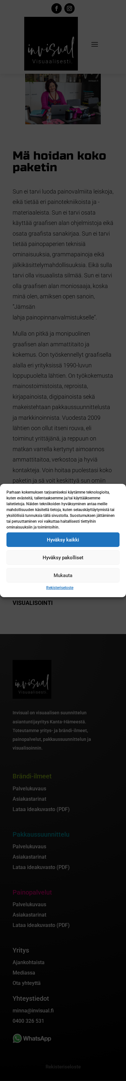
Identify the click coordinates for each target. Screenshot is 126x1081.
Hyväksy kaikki (63, 539)
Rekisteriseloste (59, 587)
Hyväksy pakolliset (63, 557)
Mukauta (63, 575)
